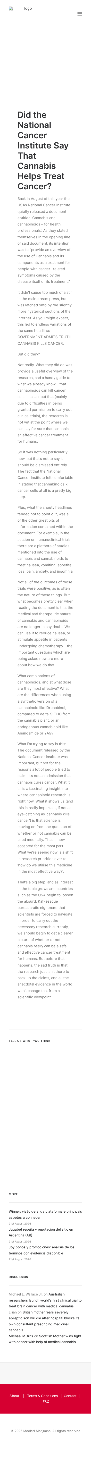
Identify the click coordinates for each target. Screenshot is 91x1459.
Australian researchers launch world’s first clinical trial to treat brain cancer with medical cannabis (45, 1300)
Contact (70, 1396)
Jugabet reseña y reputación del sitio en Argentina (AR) (41, 1232)
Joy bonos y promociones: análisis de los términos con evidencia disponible (41, 1250)
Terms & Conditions (42, 1396)
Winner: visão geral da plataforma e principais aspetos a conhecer (45, 1214)
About (14, 1396)
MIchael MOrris (21, 1336)
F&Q (46, 1401)
